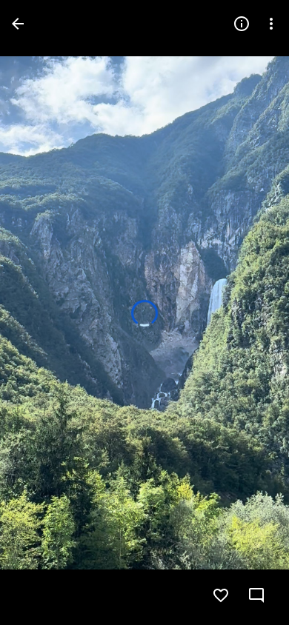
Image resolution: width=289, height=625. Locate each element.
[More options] (271, 24)
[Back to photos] (18, 23)
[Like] (221, 595)
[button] (41, 312)
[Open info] (241, 24)
